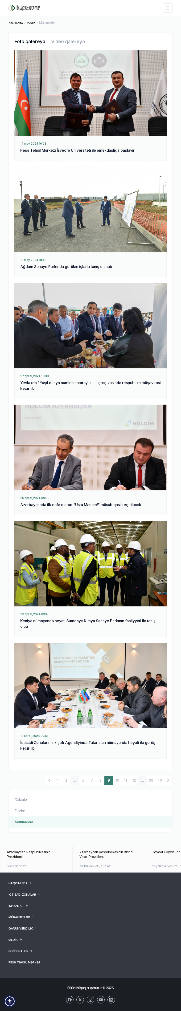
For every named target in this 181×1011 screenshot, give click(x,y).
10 (117, 780)
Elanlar (20, 811)
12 (134, 780)
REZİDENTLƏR (18, 951)
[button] (10, 1001)
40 (159, 780)
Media (31, 23)
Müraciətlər (19, 917)
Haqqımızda (18, 883)
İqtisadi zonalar (22, 894)
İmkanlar (16, 906)
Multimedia (24, 822)
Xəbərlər (21, 799)
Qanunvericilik (20, 928)
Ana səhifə (15, 23)
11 (125, 780)
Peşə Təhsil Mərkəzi (24, 962)
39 (151, 780)
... (74, 780)
